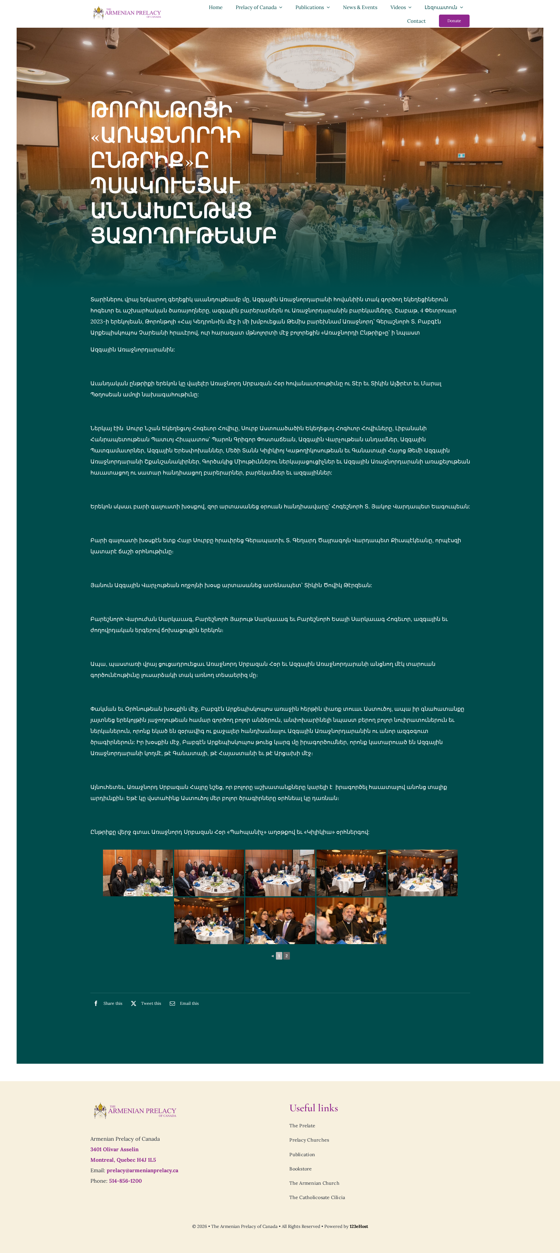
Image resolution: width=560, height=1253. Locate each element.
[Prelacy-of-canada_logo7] (134, 1104)
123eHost (359, 1226)
